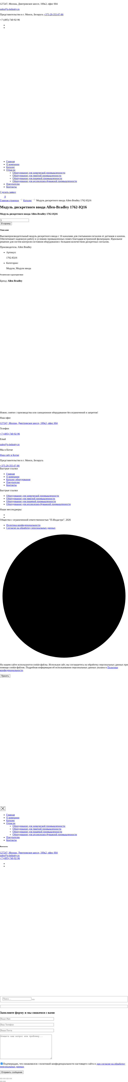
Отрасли (10, 170)
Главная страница (9, 200)
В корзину (6, 223)
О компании (12, 164)
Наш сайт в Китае (9, 455)
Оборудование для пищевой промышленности (37, 178)
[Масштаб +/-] (1, 1078)
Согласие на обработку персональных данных (30, 528)
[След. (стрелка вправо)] (4, 1081)
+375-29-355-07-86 (53, 14)
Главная (10, 161)
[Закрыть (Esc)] (10, 1078)
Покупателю (13, 184)
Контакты (11, 186)
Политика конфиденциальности (23, 525)
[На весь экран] (4, 1078)
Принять (5, 676)
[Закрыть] (3, 808)
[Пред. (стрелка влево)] (1, 1081)
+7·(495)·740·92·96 (10, 433)
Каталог (10, 167)
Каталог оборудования (18, 479)
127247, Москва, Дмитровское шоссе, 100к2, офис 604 (29, 423)
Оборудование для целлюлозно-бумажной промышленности (44, 181)
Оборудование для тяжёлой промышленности (36, 175)
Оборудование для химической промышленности (38, 172)
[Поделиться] (7, 1078)
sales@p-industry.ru (10, 9)
